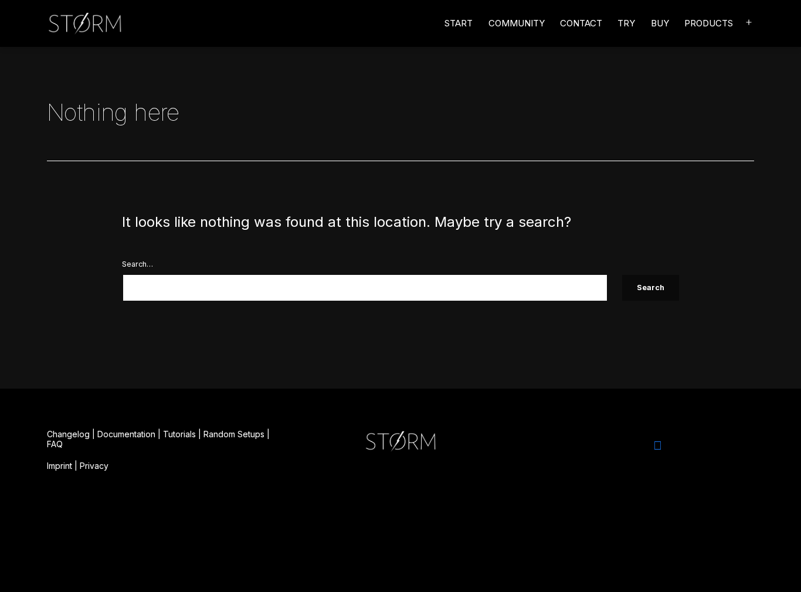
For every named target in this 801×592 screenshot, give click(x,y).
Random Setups (233, 434)
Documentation (126, 434)
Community (516, 23)
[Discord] (626, 445)
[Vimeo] (657, 445)
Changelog (68, 434)
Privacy (94, 466)
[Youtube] (689, 445)
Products (708, 23)
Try (626, 23)
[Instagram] (594, 445)
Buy (660, 23)
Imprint (59, 466)
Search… (137, 264)
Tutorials (179, 434)
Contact (581, 23)
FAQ (55, 444)
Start (458, 23)
